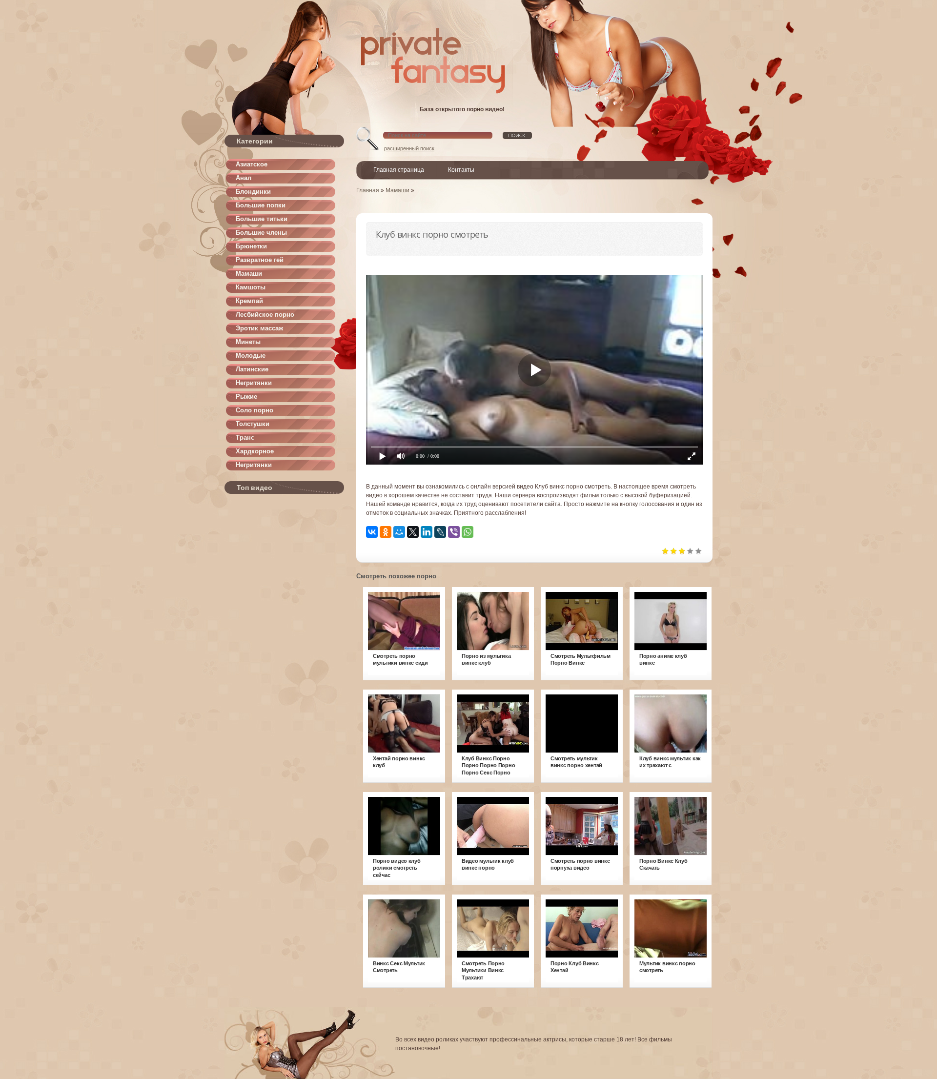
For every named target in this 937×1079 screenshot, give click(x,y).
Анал (243, 178)
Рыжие (246, 396)
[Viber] (454, 532)
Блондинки (253, 191)
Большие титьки (261, 219)
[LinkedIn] (426, 532)
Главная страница (398, 169)
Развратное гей (260, 260)
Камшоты (250, 287)
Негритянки (254, 383)
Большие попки (260, 205)
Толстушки (252, 424)
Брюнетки (251, 246)
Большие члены (261, 232)
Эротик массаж (259, 328)
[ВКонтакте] (372, 532)
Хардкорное (255, 451)
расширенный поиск (409, 148)
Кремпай (249, 301)
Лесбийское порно (265, 314)
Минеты (248, 342)
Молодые (250, 355)
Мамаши (249, 273)
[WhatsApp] (467, 532)
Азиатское (251, 164)
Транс (245, 437)
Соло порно (254, 410)
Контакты (461, 169)
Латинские (252, 369)
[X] (413, 532)
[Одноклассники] (385, 532)
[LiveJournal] (440, 532)
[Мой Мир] (399, 532)
